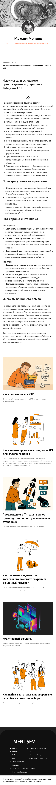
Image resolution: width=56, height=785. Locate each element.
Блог (13, 62)
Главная (6, 62)
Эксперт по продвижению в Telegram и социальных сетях (28, 43)
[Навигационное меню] (50, 5)
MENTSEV (24, 741)
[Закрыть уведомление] (54, 777)
